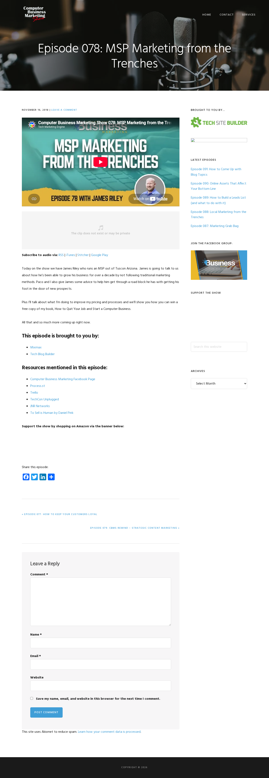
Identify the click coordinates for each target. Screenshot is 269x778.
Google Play (99, 255)
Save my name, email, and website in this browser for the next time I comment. (98, 699)
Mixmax (36, 347)
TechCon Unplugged (44, 399)
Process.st (37, 386)
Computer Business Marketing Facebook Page (62, 379)
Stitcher (83, 255)
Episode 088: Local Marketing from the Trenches (218, 214)
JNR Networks (40, 406)
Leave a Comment (64, 110)
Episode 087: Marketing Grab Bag (215, 226)
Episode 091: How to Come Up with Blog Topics (216, 172)
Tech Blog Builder (42, 354)
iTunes (70, 255)
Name (36, 634)
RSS (61, 255)
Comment (39, 574)
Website (37, 677)
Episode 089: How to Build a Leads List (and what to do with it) (218, 200)
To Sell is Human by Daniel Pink (51, 413)
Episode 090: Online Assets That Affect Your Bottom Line (218, 186)
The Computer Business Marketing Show (34, 14)
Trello (34, 393)
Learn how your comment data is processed (109, 732)
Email (35, 656)
